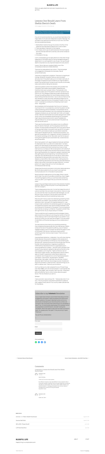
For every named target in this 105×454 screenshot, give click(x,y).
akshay (40, 26)
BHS (43, 270)
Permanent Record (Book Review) (25, 358)
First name (37, 321)
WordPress (87, 450)
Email (36, 326)
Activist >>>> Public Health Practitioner (26, 416)
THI (40, 270)
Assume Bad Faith (21, 420)
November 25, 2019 (42, 373)
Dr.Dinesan (40, 374)
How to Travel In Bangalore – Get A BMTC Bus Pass (76, 358)
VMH (36, 270)
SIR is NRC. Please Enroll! (22, 424)
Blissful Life (52, 5)
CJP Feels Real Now (21, 427)
